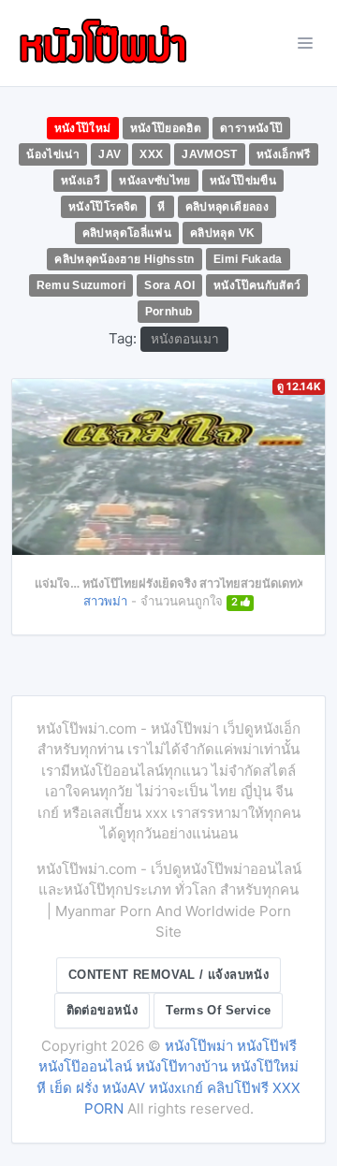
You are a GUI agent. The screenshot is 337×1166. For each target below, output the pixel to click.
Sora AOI (169, 285)
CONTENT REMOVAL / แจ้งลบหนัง (168, 975)
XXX (151, 154)
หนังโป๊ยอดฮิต (166, 128)
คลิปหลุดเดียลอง (227, 206)
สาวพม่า (105, 600)
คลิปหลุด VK (222, 233)
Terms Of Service (218, 1010)
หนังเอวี (80, 180)
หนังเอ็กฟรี (283, 154)
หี (161, 206)
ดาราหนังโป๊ (251, 128)
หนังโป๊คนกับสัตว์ (256, 285)
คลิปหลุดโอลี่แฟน (126, 233)
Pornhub (169, 311)
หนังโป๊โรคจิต (103, 206)
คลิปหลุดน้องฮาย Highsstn (124, 259)
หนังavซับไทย (155, 180)
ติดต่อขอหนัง (102, 1010)
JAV (109, 154)
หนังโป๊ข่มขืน (243, 180)
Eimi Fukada (248, 259)
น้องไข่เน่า (53, 154)
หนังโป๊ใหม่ (82, 128)
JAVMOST (210, 154)
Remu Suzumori (81, 285)
